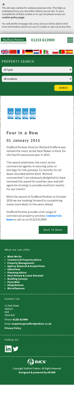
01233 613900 (43, 39)
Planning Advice (17, 272)
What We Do (14, 256)
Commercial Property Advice (24, 259)
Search (63, 87)
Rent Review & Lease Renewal (25, 275)
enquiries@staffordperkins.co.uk (31, 323)
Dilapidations (15, 285)
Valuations (13, 269)
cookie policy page (13, 17)
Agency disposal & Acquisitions (26, 266)
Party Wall (13, 282)
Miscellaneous (16, 288)
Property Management (20, 263)
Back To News (53, 229)
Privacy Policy (13, 328)
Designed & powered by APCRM (37, 372)
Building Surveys (17, 278)
